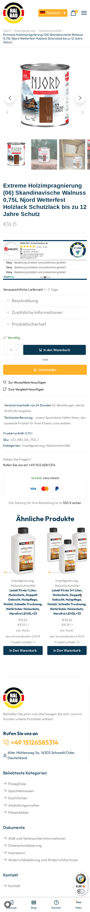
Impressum (16, 853)
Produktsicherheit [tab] (29, 324)
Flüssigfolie (17, 784)
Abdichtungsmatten (23, 805)
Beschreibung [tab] (25, 300)
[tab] (45, 301)
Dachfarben (17, 798)
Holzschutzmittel (50, 31)
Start (7, 31)
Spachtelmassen (21, 791)
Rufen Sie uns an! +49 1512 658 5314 (29, 465)
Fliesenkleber (18, 812)
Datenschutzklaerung (25, 845)
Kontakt (14, 886)
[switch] (81, 891)
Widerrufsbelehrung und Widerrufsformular (43, 860)
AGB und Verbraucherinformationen (37, 838)
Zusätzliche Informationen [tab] (37, 312)
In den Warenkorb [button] (23, 650)
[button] (74, 13)
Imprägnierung (24, 31)
